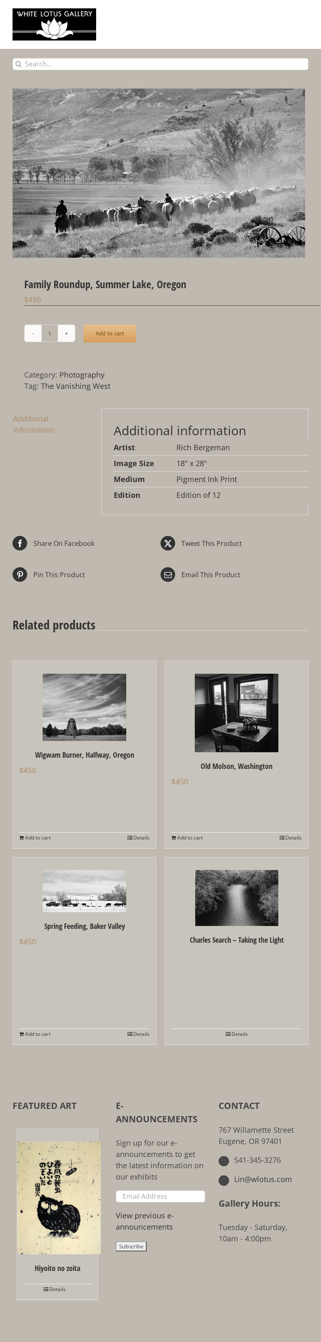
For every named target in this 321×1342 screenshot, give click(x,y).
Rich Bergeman (203, 447)
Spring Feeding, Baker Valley (84, 926)
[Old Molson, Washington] (236, 706)
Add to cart (110, 333)
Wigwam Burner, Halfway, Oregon (84, 755)
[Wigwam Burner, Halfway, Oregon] (84, 701)
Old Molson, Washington (237, 766)
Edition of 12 (198, 495)
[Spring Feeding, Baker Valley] (84, 884)
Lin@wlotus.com (262, 1179)
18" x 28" (191, 463)
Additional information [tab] (34, 424)
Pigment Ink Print (206, 479)
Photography (81, 375)
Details (141, 837)
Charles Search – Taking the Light (237, 940)
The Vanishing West (75, 386)
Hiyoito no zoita (57, 1268)
